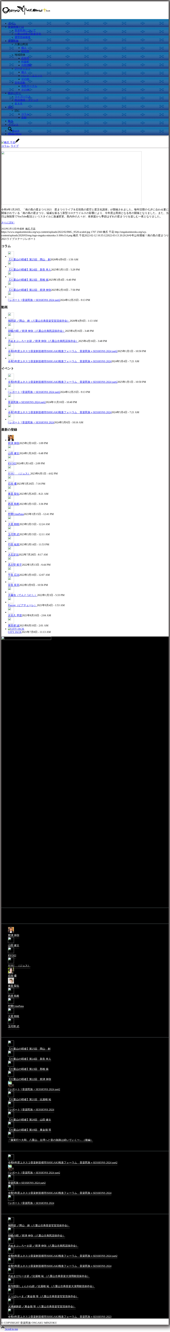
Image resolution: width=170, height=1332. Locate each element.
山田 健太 (13, 453)
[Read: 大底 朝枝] (11, 521)
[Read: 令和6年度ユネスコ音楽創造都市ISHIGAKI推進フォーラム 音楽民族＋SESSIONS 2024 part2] (11, 348)
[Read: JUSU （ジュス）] (11, 470)
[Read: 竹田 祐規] (11, 541)
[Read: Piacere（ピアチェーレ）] (11, 602)
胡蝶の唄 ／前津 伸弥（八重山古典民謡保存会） (36, 330)
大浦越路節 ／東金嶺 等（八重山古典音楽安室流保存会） (42, 1306)
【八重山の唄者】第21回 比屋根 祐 (29, 1099)
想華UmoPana (16, 514)
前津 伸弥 (13, 443)
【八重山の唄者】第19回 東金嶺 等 (29, 1129)
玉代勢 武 (13, 534)
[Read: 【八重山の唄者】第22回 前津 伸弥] (11, 286)
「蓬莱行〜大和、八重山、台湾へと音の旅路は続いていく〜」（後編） (50, 1140)
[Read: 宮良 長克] (11, 581)
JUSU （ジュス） (19, 473)
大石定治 (13, 554)
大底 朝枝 (13, 524)
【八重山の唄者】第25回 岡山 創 (29, 259)
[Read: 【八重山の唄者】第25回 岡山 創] (11, 256)
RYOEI (12, 463)
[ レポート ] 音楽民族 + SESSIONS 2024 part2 (34, 300)
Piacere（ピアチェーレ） (22, 605)
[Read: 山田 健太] (11, 450)
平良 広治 (13, 574)
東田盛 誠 (13, 625)
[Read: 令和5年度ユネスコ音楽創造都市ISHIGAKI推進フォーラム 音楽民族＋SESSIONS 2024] (11, 358)
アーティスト (23, 68)
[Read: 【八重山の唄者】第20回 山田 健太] (11, 1117)
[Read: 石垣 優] (11, 480)
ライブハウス (23, 96)
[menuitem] (88, 23)
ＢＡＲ (19, 103)
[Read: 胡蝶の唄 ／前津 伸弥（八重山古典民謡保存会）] (11, 327)
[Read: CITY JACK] (16, 628)
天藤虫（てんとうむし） (22, 595)
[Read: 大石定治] (11, 551)
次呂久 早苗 (15, 615)
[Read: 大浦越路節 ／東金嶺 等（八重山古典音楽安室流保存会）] (11, 1304)
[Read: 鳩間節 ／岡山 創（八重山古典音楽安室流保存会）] (11, 317)
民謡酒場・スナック (27, 100)
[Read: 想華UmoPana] (11, 510)
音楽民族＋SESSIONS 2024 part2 (27, 402)
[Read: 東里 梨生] (11, 490)
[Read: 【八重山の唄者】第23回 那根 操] (11, 276)
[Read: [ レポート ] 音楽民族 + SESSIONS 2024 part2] (11, 296)
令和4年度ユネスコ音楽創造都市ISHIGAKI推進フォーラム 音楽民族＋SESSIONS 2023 (59, 1316)
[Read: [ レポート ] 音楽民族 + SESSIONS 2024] (11, 419)
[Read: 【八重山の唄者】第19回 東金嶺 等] (11, 1127)
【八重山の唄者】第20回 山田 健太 (29, 1119)
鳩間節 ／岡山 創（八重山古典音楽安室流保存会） (39, 320)
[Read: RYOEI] (11, 460)
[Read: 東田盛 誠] (11, 622)
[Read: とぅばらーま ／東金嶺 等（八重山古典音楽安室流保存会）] (11, 1294)
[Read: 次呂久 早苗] (11, 612)
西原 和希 (13, 504)
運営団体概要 (23, 37)
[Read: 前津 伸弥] (11, 440)
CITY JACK (15, 632)
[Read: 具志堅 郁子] (11, 561)
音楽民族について (25, 30)
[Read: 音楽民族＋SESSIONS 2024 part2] (11, 399)
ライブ (15, 145)
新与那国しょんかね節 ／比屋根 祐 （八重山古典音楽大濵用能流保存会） (51, 1286)
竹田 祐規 (13, 544)
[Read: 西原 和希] (11, 500)
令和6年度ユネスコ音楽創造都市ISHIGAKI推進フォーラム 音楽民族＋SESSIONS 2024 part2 (62, 351)
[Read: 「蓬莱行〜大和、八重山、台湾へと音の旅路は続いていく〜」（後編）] (11, 1137)
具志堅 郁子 (15, 564)
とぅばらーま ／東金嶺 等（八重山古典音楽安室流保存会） (43, 1296)
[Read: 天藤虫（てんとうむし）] (11, 592)
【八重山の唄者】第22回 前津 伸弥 (29, 289)
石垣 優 (12, 483)
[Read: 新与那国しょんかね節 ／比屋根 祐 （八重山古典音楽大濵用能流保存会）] (11, 1284)
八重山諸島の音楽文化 (28, 33)
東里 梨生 (13, 493)
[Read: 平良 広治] (11, 571)
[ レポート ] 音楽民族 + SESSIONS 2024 (31, 422)
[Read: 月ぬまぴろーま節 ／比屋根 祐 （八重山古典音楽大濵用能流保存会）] (11, 1274)
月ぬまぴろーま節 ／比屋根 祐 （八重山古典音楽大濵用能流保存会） (49, 1276)
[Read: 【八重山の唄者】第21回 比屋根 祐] (11, 1097)
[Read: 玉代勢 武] (11, 531)
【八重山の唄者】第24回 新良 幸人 (29, 269)
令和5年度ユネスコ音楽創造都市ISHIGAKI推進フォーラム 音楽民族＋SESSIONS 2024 (59, 361)
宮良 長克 (13, 585)
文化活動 (20, 82)
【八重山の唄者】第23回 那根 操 (28, 279)
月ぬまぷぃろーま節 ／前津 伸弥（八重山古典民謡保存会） (43, 341)
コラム (5, 145)
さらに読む (8, 222)
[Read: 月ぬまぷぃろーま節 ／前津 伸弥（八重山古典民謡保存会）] (11, 337)
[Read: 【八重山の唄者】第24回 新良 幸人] (11, 266)
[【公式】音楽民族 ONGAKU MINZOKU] (26, 17)
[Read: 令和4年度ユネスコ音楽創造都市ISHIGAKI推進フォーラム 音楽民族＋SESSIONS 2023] (11, 1314)
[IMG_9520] (71, 203)
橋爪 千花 (30, 229)
